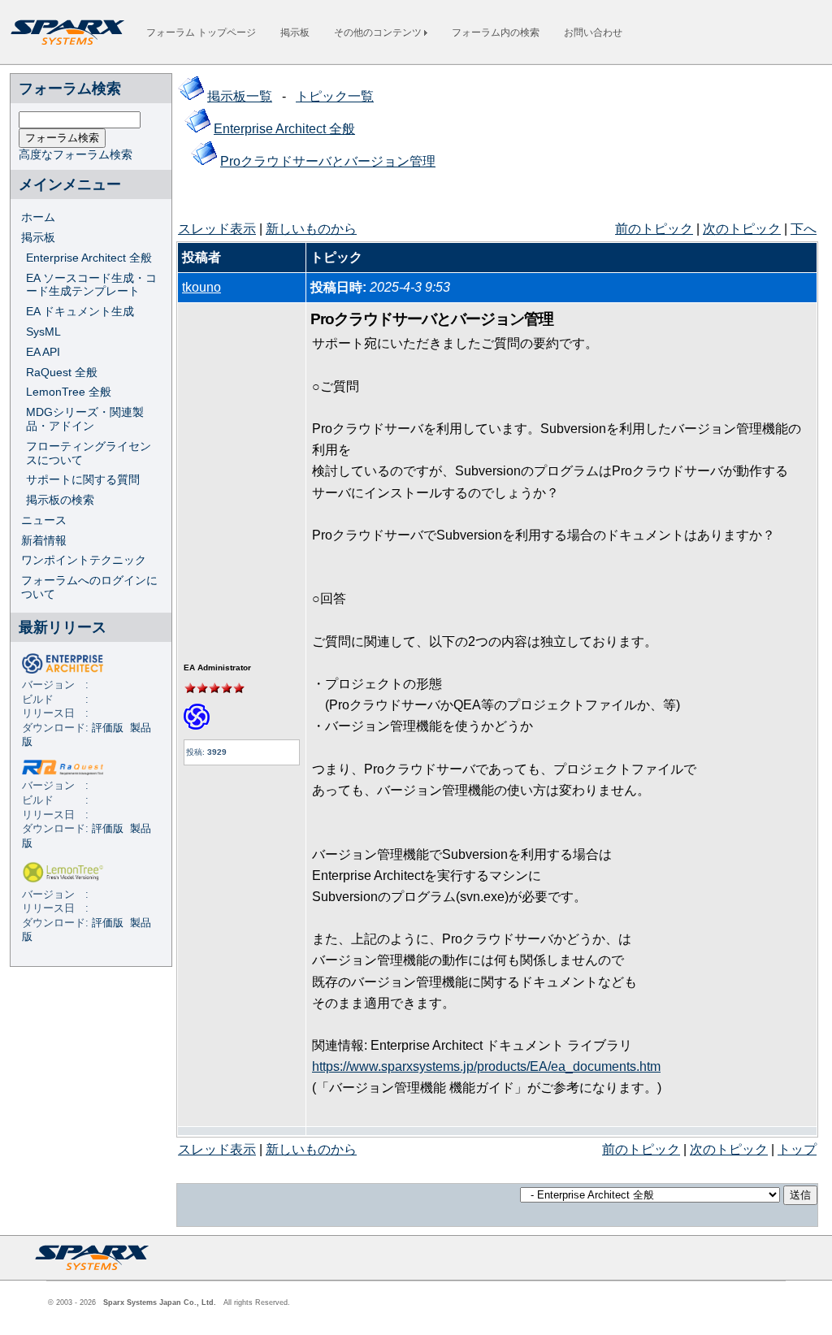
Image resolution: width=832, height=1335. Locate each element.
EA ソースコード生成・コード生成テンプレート (91, 284)
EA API (43, 351)
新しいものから (311, 229)
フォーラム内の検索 (496, 32)
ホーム (38, 216)
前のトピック (654, 229)
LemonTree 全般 (68, 391)
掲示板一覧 (239, 96)
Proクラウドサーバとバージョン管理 (328, 161)
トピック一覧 (335, 96)
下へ (804, 229)
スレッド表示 (217, 229)
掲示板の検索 (60, 499)
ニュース (44, 520)
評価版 (108, 728)
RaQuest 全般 (62, 372)
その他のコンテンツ (379, 32)
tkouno (201, 287)
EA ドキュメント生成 (80, 311)
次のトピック (742, 229)
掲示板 (295, 32)
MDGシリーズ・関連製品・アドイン (85, 418)
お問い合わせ (593, 32)
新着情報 (44, 540)
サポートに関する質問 (83, 479)
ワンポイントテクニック (83, 559)
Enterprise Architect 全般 (89, 257)
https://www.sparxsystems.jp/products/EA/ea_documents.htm (486, 1066)
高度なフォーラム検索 (75, 154)
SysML (43, 331)
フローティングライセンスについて (88, 453)
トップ (797, 1149)
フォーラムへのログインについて (89, 587)
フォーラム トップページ (201, 32)
